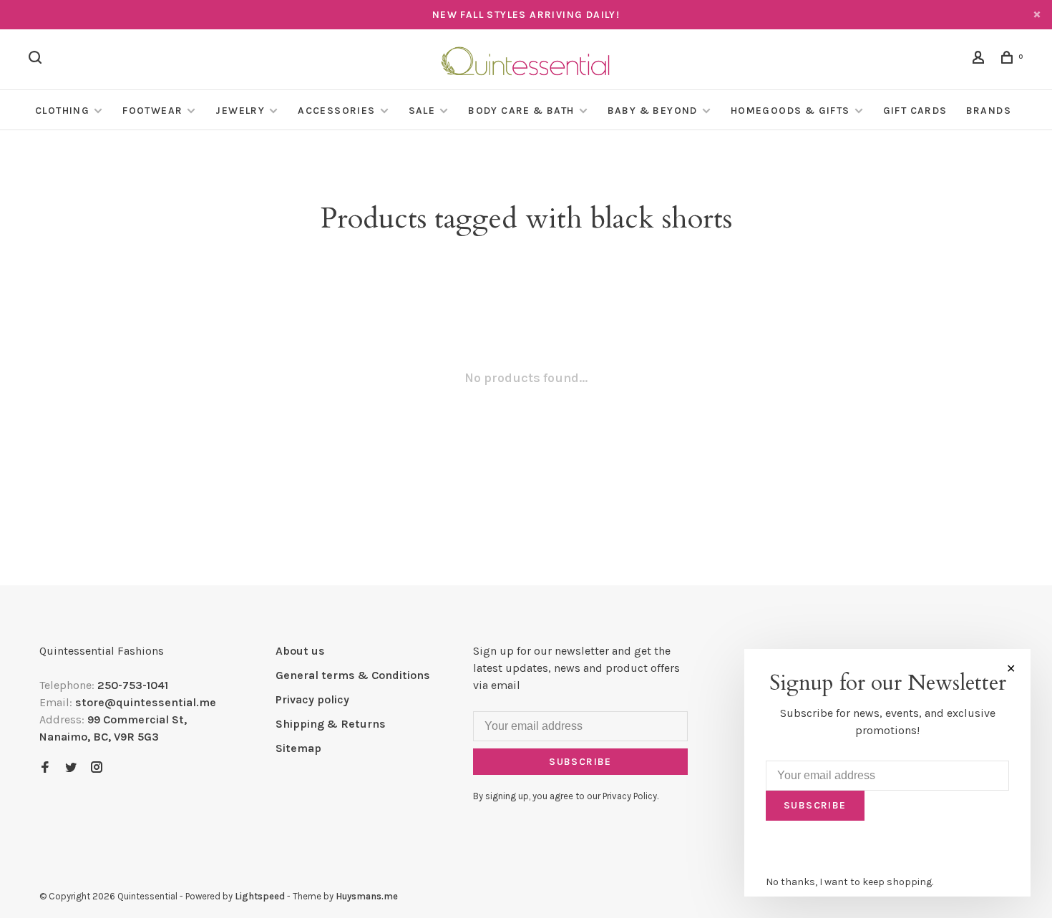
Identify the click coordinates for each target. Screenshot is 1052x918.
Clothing (62, 110)
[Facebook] (45, 768)
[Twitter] (71, 768)
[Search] (37, 60)
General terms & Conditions (353, 675)
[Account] (980, 60)
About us (300, 651)
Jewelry (240, 110)
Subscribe (580, 762)
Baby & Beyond (653, 110)
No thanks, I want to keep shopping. (849, 882)
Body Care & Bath (521, 110)
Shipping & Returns (331, 724)
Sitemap (298, 748)
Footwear (152, 110)
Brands (988, 110)
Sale (422, 110)
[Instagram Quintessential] (96, 768)
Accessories (336, 110)
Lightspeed (260, 896)
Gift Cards (915, 110)
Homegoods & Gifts (790, 110)
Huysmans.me (367, 896)
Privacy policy (312, 699)
